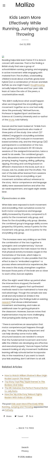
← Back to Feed (25, 428)
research (6, 302)
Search (25, 447)
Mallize (29, 456)
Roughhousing (38, 85)
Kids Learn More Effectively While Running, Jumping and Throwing (22, 405)
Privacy (25, 451)
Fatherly (9, 410)
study (11, 119)
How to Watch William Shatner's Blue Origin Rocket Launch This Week (26, 377)
